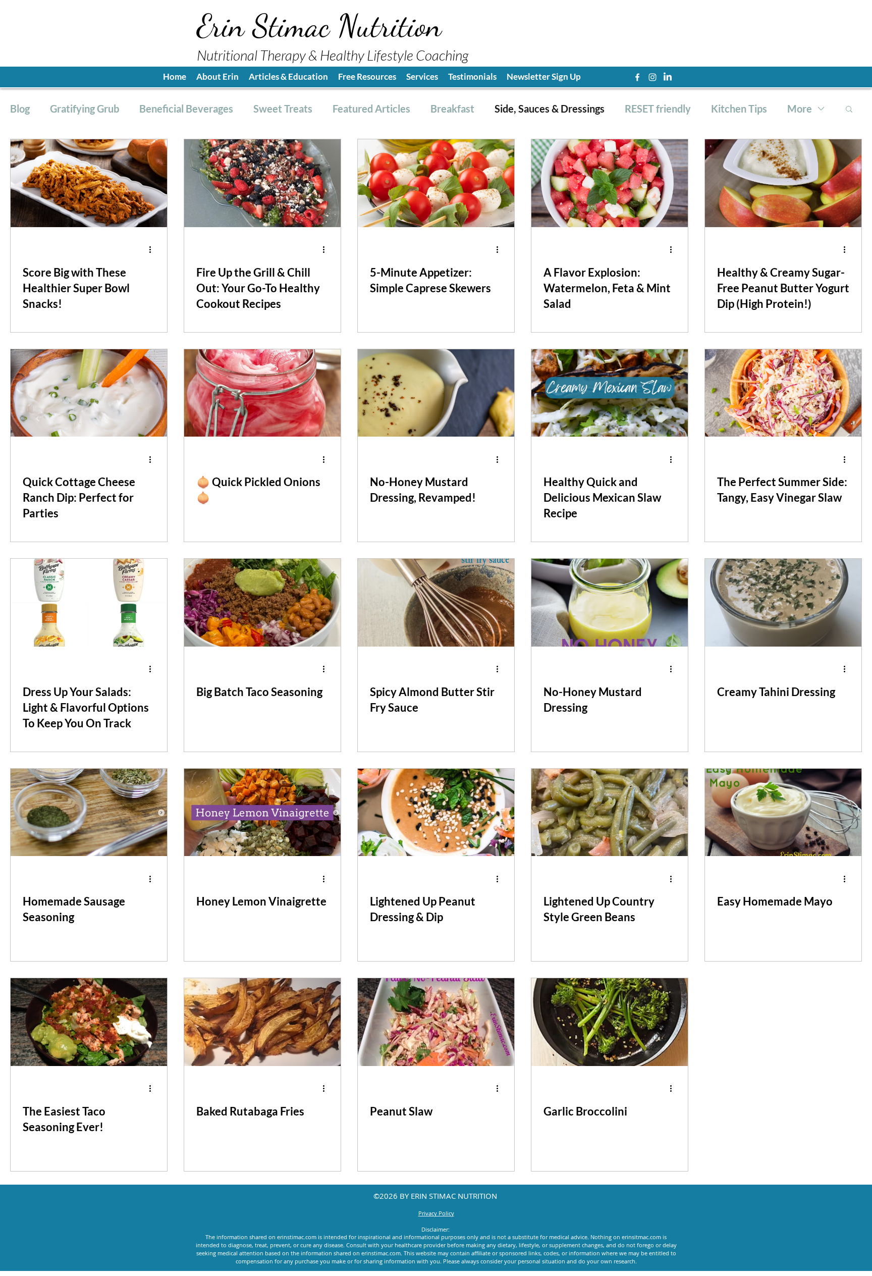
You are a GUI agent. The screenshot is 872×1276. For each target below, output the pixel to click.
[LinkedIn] (668, 77)
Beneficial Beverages (186, 108)
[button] (367, 76)
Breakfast (452, 108)
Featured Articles (371, 108)
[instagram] (652, 77)
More (799, 108)
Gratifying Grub (84, 108)
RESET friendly (658, 108)
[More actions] (153, 250)
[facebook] (637, 77)
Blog (20, 108)
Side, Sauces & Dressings (550, 108)
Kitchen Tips (739, 108)
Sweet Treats (282, 108)
